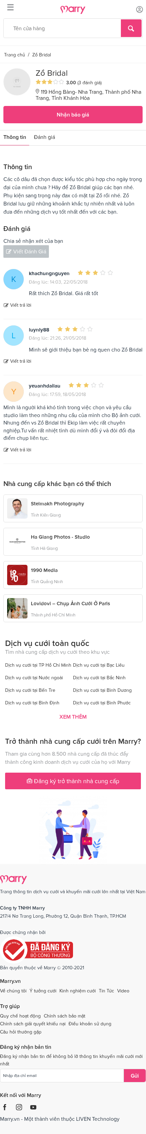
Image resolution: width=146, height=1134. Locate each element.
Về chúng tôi (13, 990)
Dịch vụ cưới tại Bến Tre (30, 690)
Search (131, 28)
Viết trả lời (20, 305)
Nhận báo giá (73, 114)
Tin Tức (106, 990)
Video (123, 990)
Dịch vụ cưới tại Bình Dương (102, 690)
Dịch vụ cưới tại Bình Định (32, 702)
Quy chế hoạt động (20, 1016)
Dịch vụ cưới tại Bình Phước (102, 702)
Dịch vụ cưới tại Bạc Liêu (99, 665)
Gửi (135, 1076)
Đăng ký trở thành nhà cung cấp (75, 781)
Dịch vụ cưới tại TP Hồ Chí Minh (38, 665)
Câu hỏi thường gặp (20, 1031)
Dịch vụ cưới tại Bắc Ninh (99, 677)
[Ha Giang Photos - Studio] (17, 541)
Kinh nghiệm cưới (77, 990)
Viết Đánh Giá (29, 251)
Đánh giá (44, 137)
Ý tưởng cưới (43, 990)
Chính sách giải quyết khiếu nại (33, 1023)
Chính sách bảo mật (64, 1016)
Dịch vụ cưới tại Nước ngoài (34, 677)
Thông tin (14, 137)
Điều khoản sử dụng (90, 1023)
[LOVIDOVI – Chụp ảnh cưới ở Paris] (17, 607)
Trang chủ (14, 54)
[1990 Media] (17, 574)
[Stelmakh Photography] (17, 507)
